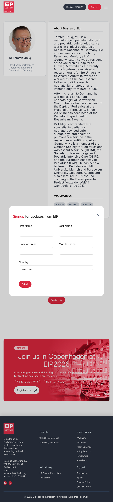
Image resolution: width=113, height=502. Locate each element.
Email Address (27, 244)
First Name (25, 225)
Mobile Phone (67, 244)
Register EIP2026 (74, 7)
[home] (12, 7)
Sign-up (94, 7)
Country (24, 262)
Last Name (65, 225)
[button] (105, 7)
